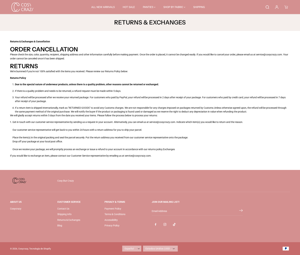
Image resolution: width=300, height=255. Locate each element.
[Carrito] (286, 7)
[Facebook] (155, 224)
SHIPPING (199, 7)
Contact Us (63, 208)
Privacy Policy (112, 225)
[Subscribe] (241, 211)
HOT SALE (129, 7)
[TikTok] (174, 224)
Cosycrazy (15, 208)
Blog (59, 225)
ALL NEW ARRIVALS (103, 7)
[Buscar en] (267, 7)
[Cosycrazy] (22, 7)
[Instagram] (165, 224)
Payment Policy (113, 208)
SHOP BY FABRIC (173, 7)
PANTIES (148, 7)
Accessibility (111, 220)
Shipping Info (64, 214)
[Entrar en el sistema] (277, 7)
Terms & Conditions (115, 214)
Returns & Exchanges (68, 220)
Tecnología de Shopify (40, 248)
